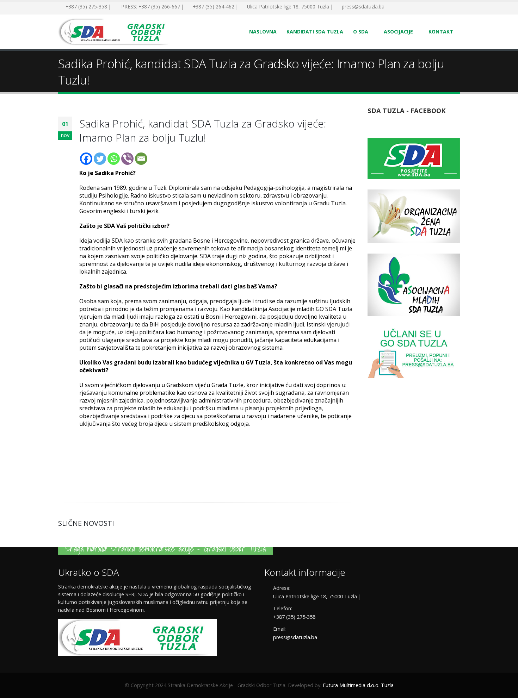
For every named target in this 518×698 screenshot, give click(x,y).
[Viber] (127, 158)
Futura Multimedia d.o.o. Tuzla (358, 685)
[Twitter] (403, 7)
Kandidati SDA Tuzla (314, 31)
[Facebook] (393, 7)
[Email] (141, 158)
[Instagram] (424, 7)
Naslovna (263, 31)
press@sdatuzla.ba (295, 637)
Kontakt (440, 31)
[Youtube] (414, 7)
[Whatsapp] (113, 158)
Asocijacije (398, 31)
